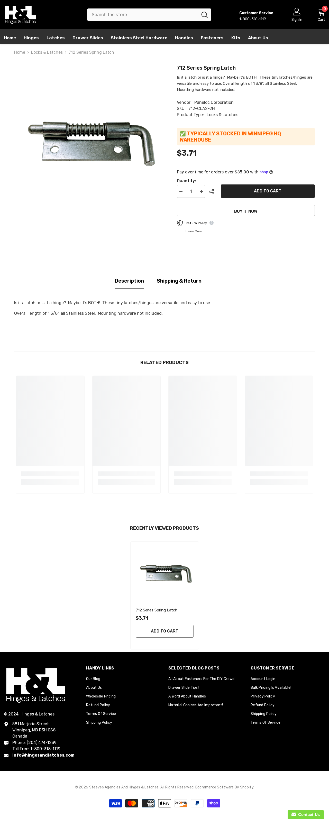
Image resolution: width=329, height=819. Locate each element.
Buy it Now (245, 211)
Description (129, 281)
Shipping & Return (179, 281)
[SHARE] (213, 191)
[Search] (149, 14)
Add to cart (268, 191)
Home (19, 52)
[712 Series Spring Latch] (165, 572)
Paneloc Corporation (214, 102)
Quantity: (186, 180)
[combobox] (142, 14)
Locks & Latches (47, 52)
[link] (50, 473)
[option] (87, 139)
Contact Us (308, 814)
